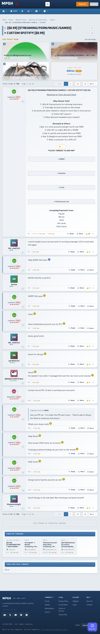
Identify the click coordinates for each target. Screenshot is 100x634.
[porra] (17, 4)
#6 (29, 328)
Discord (89, 601)
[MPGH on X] (10, 615)
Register (82, 4)
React (92, 270)
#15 (29, 508)
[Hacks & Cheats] (29, 11)
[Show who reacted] (93, 234)
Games (47, 605)
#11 (29, 428)
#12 (29, 453)
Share (81, 234)
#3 (29, 270)
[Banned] (14, 91)
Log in (94, 4)
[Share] (92, 33)
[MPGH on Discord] (4, 615)
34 (78, 84)
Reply (72, 234)
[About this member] (22, 101)
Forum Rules (63, 605)
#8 (29, 364)
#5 (29, 306)
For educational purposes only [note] (54, 629)
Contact (89, 605)
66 (85, 84)
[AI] (37, 11)
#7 (29, 346)
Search (47, 612)
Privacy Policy (63, 601)
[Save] (92, 28)
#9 (29, 382)
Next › (93, 84)
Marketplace (49, 608)
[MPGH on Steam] (21, 615)
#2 (29, 252)
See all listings (91, 39)
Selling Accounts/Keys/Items (38, 20)
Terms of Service (62, 609)
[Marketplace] (46, 11)
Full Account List (62, 201)
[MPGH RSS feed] (26, 615)
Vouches (62, 173)
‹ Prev (59, 84)
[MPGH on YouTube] (15, 615)
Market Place (21, 20)
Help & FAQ (63, 615)
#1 (29, 234)
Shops (52, 20)
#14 (29, 490)
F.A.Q (62, 187)
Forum (11, 20)
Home (4, 20)
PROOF (62, 159)
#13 (29, 472)
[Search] (47, 4)
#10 (29, 400)
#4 (29, 288)
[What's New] (22, 11)
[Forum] (4, 11)
